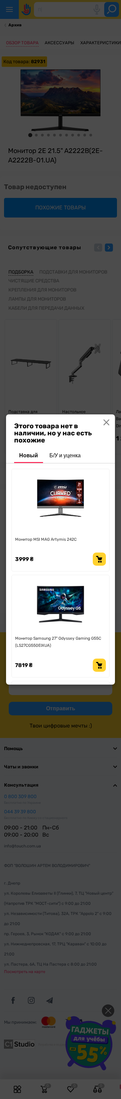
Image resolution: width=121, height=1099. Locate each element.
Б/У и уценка (65, 455)
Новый (28, 455)
